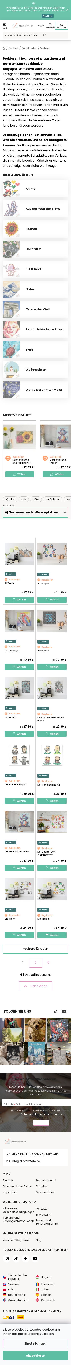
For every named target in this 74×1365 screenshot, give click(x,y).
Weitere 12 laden (35, 948)
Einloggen (40, 26)
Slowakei (13, 1284)
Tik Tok (56, 1011)
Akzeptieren (35, 1355)
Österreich (48, 1300)
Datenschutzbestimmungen (39, 1114)
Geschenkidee (45, 1192)
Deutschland (16, 1295)
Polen (11, 1289)
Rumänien (47, 1284)
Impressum (43, 1214)
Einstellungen (35, 1343)
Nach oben (39, 986)
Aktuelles (41, 1186)
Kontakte (42, 1208)
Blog (38, 1240)
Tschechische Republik (17, 1277)
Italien (45, 1289)
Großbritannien (18, 1300)
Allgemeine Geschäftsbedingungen (18, 1210)
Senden (41, 1123)
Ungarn (45, 1277)
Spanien (46, 1295)
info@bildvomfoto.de (26, 1161)
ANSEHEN (47, 15)
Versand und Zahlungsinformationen (18, 1219)
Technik (8, 1180)
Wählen (21, 474)
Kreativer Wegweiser (16, 1240)
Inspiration (10, 1192)
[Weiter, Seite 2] (35, 963)
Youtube (64, 1011)
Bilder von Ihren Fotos (17, 1186)
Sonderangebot (46, 1180)
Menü (5, 28)
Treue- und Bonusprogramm (47, 1222)
